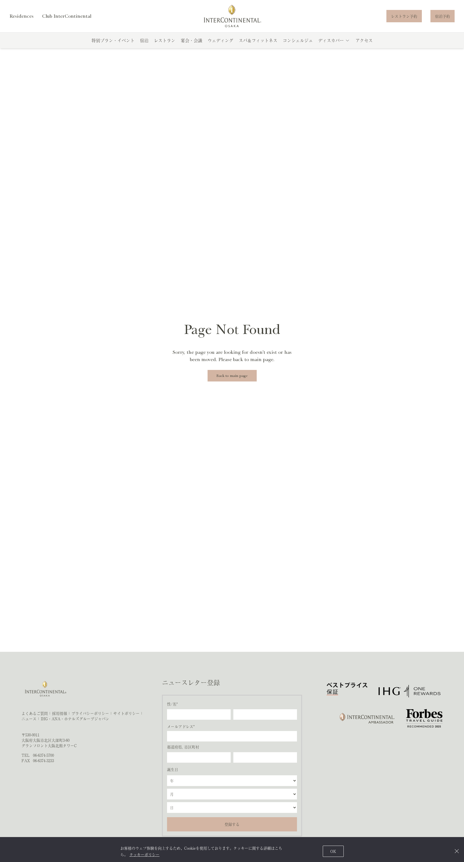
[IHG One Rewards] (409, 691)
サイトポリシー (126, 713)
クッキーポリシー (144, 854)
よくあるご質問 (34, 713)
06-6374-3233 (43, 760)
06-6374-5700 (43, 755)
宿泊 (144, 40)
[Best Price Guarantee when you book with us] (347, 691)
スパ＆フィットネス (258, 40)
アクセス (364, 40)
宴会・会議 (191, 40)
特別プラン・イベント (113, 40)
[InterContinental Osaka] (232, 16)
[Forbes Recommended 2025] (424, 718)
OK (333, 851)
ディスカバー (331, 40)
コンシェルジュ (298, 40)
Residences (21, 16)
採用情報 (59, 713)
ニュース (29, 718)
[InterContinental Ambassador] (366, 718)
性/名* (172, 704)
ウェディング (220, 40)
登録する (232, 824)
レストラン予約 (404, 16)
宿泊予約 (442, 16)
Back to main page (232, 375)
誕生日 (172, 769)
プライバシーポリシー (90, 713)
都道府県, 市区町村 (183, 747)
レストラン (164, 40)
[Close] (456, 851)
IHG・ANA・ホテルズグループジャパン (75, 718)
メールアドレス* (180, 726)
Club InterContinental (66, 16)
